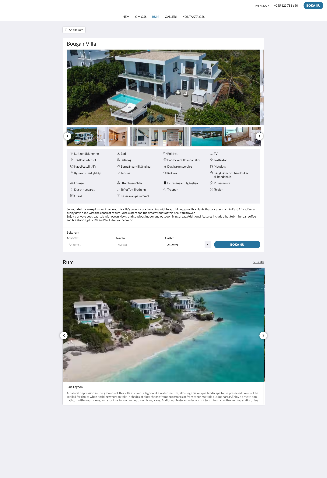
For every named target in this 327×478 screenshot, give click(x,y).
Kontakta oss (141, 435)
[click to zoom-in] (163, 87)
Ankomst (73, 238)
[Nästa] (259, 136)
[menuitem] (126, 16)
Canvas (255, 457)
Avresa (120, 238)
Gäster (169, 238)
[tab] (147, 419)
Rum (135, 428)
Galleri (136, 431)
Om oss (137, 438)
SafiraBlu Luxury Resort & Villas (44, 6)
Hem (135, 425)
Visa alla (258, 262)
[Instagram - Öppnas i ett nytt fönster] (256, 427)
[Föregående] (67, 136)
